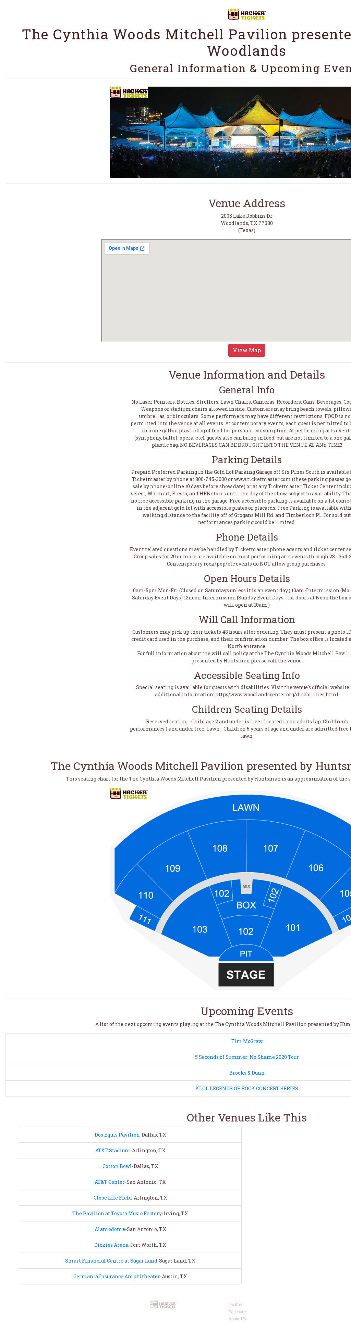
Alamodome (110, 1229)
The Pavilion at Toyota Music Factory (117, 1213)
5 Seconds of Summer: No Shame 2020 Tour (247, 1057)
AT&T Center (110, 1182)
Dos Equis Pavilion (117, 1134)
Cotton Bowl (117, 1166)
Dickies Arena (111, 1245)
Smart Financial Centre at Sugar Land (111, 1260)
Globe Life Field (113, 1197)
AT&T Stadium (112, 1150)
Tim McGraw (247, 1041)
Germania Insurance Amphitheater (116, 1276)
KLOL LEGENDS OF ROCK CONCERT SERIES (246, 1088)
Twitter (235, 1304)
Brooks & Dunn (247, 1072)
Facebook (237, 1311)
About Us (237, 1318)
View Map (247, 350)
